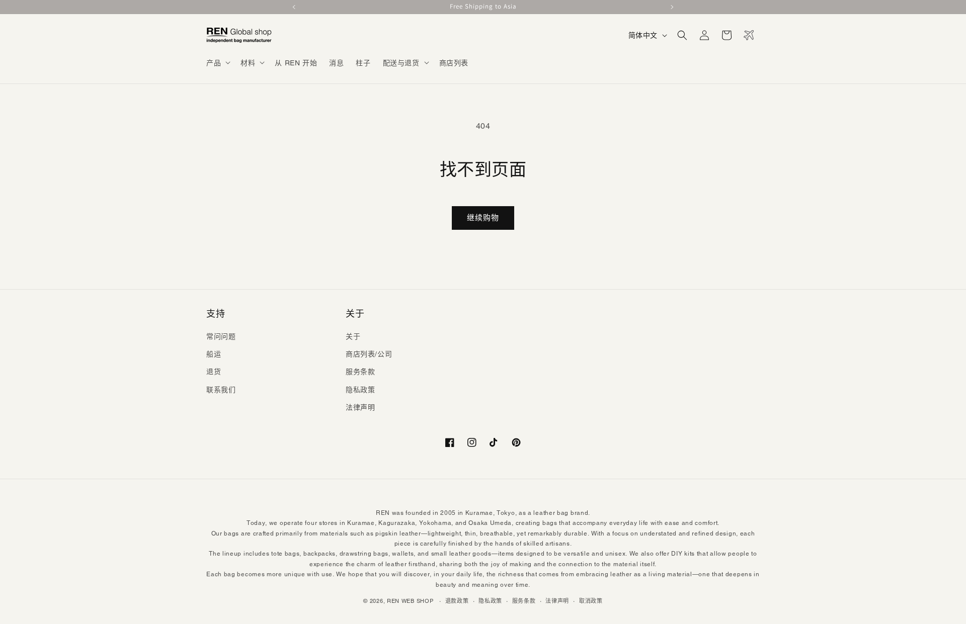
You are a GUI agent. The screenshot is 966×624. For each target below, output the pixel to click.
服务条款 (360, 372)
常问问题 (220, 336)
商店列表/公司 (369, 354)
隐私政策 (360, 390)
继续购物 (483, 217)
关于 (353, 336)
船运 (213, 354)
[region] (483, 7)
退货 (213, 372)
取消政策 (591, 600)
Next (671, 7)
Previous (295, 7)
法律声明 (360, 407)
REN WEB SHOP (410, 600)
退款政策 (457, 600)
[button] (217, 62)
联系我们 (220, 390)
